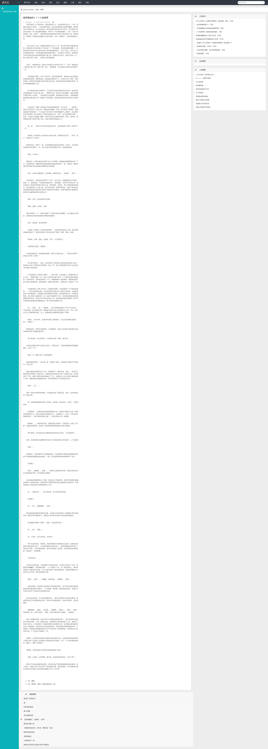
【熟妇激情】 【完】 (203, 53)
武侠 (43, 2)
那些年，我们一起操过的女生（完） (44, 684)
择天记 (5, 2)
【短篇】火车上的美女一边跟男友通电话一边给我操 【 (214, 43)
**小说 (17, 2)
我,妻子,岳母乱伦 (29, 698)
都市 (79, 2)
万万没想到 (199, 92)
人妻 (72, 2)
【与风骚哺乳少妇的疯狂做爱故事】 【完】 (210, 28)
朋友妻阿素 (199, 85)
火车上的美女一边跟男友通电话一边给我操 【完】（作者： (215, 21)
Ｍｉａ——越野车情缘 (203, 78)
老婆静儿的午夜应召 (202, 103)
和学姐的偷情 (28, 707)
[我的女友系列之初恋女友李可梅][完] (36, 745)
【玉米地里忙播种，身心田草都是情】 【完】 (211, 50)
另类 (35, 2)
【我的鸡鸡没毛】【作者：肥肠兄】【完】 (38, 728)
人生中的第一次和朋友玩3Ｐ (205, 74)
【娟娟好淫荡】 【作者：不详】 (206, 46)
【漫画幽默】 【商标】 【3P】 (34, 719)
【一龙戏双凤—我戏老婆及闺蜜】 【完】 (209, 32)
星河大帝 (27, 2)
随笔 (33, 681)
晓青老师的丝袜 (29, 732)
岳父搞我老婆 (28, 715)
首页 (37, 9)
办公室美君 (199, 82)
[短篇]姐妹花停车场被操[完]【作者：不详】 (210, 39)
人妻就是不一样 (29, 740)
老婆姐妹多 (28, 736)
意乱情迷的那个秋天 (202, 89)
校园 (65, 2)
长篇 (87, 2)
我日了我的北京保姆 (202, 100)
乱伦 (57, 2)
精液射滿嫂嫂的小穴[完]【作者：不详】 (209, 35)
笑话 (50, 2)
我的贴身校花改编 (202, 96)
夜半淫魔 (27, 711)
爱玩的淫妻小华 (29, 724)
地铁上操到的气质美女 (203, 107)
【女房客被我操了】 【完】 (205, 24)
